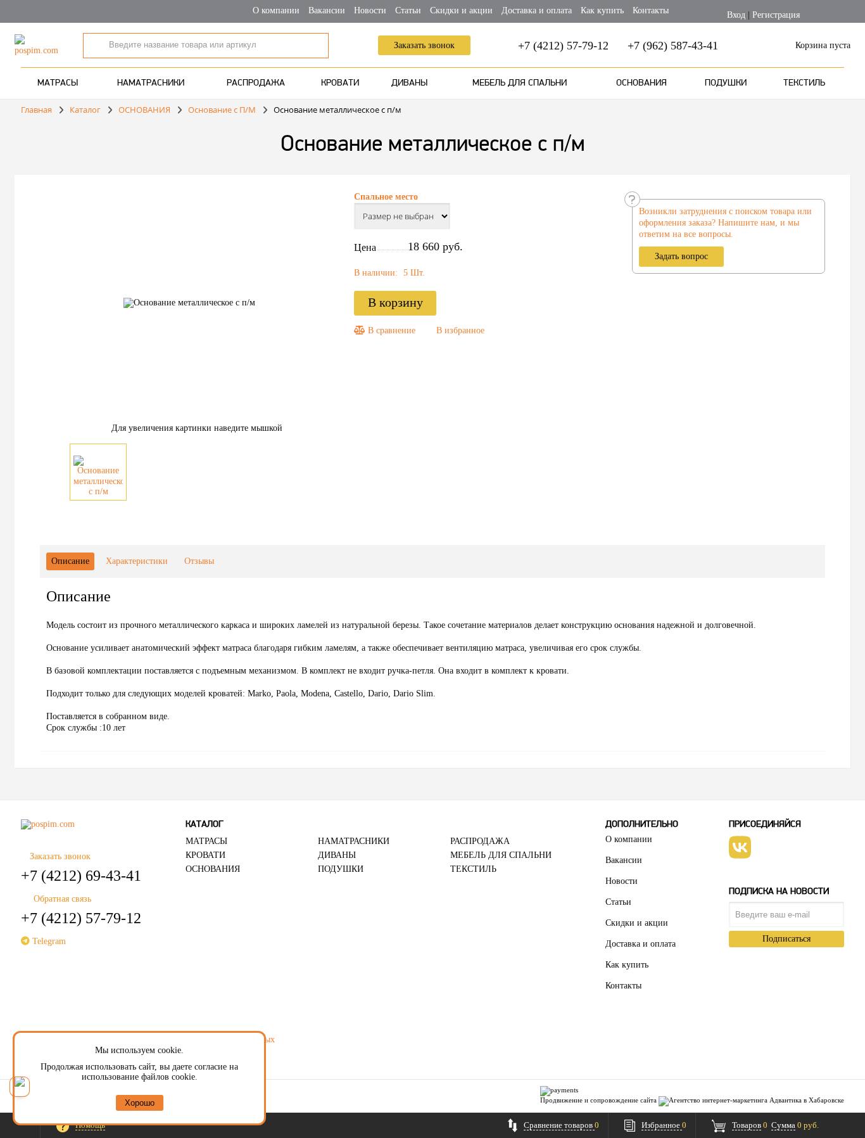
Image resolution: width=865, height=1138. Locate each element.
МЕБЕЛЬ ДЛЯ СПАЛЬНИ (519, 83)
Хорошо (140, 1103)
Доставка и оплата (537, 10)
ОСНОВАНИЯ (641, 83)
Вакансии (326, 10)
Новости (370, 10)
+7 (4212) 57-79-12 (563, 45)
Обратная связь (62, 899)
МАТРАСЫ (57, 83)
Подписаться (786, 938)
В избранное (460, 330)
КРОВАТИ (340, 83)
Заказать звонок (424, 45)
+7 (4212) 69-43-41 (81, 875)
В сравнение (390, 330)
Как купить (602, 10)
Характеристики (137, 561)
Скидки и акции (461, 10)
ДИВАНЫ (409, 83)
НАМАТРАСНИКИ (150, 83)
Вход (736, 15)
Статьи (408, 10)
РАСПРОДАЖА (256, 83)
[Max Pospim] (19, 1087)
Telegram (48, 941)
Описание (70, 561)
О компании (276, 10)
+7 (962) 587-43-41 (673, 45)
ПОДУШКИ (726, 83)
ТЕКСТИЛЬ (804, 83)
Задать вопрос (681, 256)
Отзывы (199, 561)
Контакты (651, 10)
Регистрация (776, 15)
